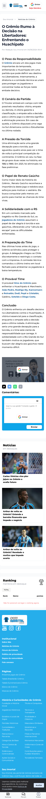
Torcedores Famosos (34, 758)
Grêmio (8, 63)
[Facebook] (18, 628)
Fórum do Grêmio (10, 650)
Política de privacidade (12, 654)
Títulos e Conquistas (33, 703)
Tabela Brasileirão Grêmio (13, 679)
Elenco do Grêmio (9, 687)
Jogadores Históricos (11, 710)
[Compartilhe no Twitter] (4, 387)
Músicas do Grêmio (10, 691)
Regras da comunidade (12, 658)
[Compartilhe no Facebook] (9, 387)
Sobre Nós (6, 642)
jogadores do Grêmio (13, 220)
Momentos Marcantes (34, 740)
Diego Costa (28, 297)
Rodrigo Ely (21, 290)
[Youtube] (4, 628)
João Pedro (8, 290)
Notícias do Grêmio (10, 646)
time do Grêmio (22, 283)
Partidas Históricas (10, 723)
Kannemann (35, 290)
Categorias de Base (10, 740)
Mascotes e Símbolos (34, 723)
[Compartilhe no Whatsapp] (15, 387)
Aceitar (39, 785)
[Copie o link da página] (21, 387)
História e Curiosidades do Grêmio (21, 700)
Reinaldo (8, 293)
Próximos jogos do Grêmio (13, 675)
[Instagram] (11, 628)
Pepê (23, 293)
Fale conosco (8, 662)
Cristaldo (34, 293)
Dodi (17, 293)
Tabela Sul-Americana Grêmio (15, 683)
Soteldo (15, 297)
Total (6, 590)
